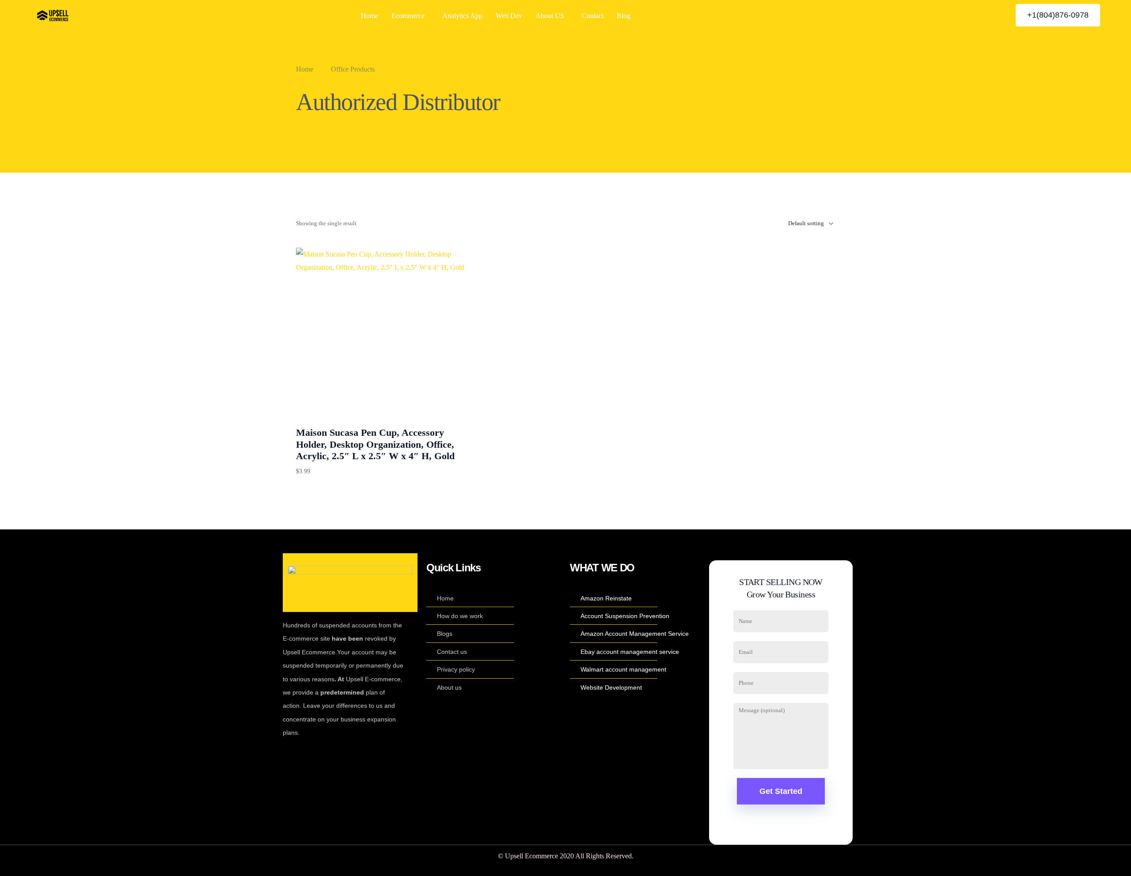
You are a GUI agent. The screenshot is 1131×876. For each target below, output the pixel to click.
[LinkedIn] (982, 15)
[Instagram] (967, 15)
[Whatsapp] (997, 15)
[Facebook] (937, 15)
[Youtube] (952, 15)
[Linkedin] (352, 756)
